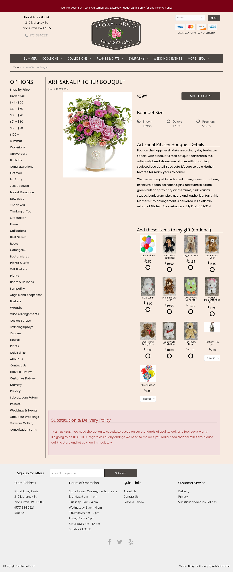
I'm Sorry (16, 179)
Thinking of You (20, 211)
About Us (16, 359)
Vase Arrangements (24, 314)
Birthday (16, 160)
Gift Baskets (18, 269)
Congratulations (21, 167)
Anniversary (18, 154)
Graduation (18, 218)
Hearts (15, 340)
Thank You (17, 205)
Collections (78, 58)
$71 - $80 (16, 122)
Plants (14, 276)
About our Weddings (24, 417)
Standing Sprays (21, 327)
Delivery (16, 385)
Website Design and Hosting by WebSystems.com (204, 566)
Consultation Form (23, 429)
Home (16, 67)
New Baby (17, 199)
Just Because (19, 186)
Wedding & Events (168, 58)
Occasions (50, 58)
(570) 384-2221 (38, 35)
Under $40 (17, 96)
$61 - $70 (16, 115)
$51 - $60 (16, 109)
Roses (14, 243)
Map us (19, 513)
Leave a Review (21, 372)
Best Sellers (18, 237)
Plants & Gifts (108, 58)
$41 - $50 (16, 102)
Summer (30, 58)
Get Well (16, 173)
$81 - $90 (16, 128)
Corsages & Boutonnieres (19, 253)
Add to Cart (201, 96)
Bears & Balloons (22, 282)
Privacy (15, 391)
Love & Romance (22, 192)
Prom (14, 224)
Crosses (15, 333)
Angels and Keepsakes (26, 295)
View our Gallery (21, 423)
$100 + (14, 134)
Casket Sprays (20, 321)
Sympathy (136, 58)
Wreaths (16, 308)
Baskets (15, 301)
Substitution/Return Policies (24, 400)
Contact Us (18, 365)
